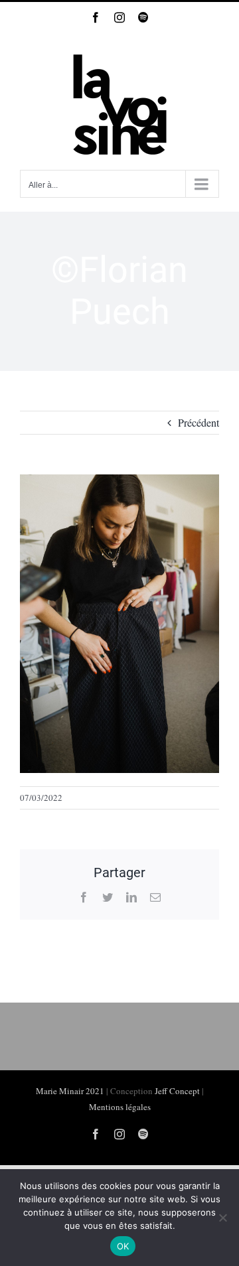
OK (123, 1246)
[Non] (222, 1217)
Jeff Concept (177, 1091)
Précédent (198, 422)
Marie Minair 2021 (70, 1091)
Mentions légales (120, 1107)
